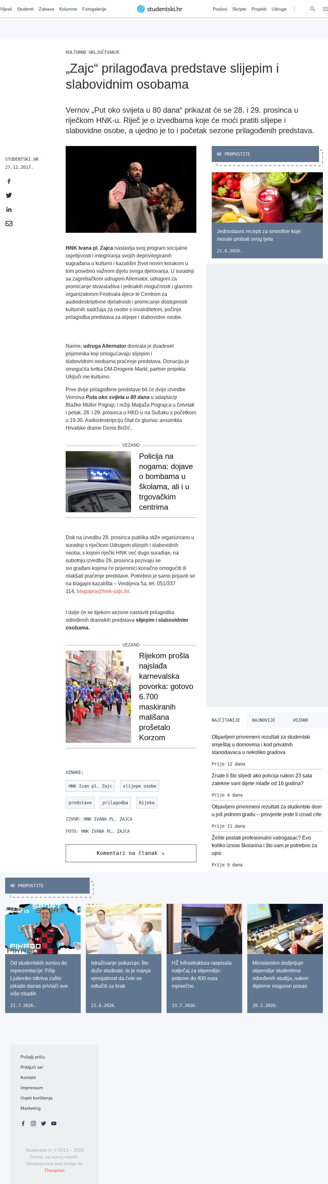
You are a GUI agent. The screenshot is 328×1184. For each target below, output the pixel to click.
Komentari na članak (127, 853)
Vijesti (6, 9)
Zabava (46, 9)
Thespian (54, 1170)
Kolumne (68, 9)
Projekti (258, 9)
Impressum (31, 1087)
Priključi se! (31, 1067)
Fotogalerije (94, 9)
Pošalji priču (32, 1056)
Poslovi (220, 9)
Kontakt (28, 1077)
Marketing (30, 1108)
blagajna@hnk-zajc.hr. (103, 591)
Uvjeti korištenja (36, 1097)
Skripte (239, 9)
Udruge (279, 9)
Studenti (25, 9)
